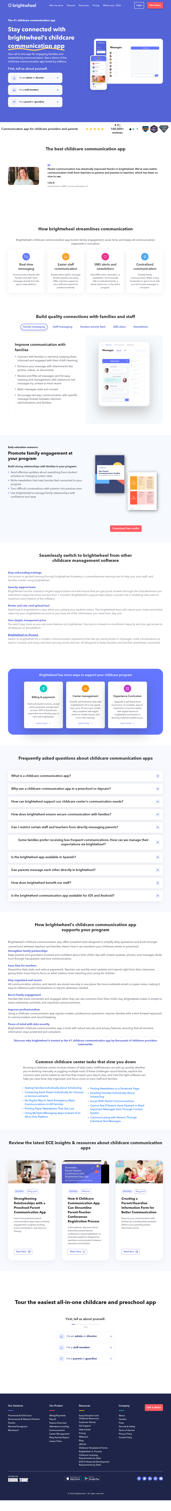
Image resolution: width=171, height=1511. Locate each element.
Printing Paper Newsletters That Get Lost (49, 1108)
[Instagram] (155, 1479)
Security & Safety (127, 1427)
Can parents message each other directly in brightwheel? (53, 870)
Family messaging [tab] (34, 327)
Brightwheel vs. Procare (90, 1452)
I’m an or (31, 78)
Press (121, 1423)
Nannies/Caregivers (17, 1427)
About (122, 1416)
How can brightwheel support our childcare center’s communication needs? (67, 801)
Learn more (41, 723)
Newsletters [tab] (141, 327)
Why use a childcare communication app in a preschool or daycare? (61, 789)
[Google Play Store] (92, 1478)
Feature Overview (58, 1423)
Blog (81, 1441)
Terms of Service (127, 1430)
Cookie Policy (125, 1438)
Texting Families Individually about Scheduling (53, 1088)
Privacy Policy (125, 1434)
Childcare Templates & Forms (93, 1448)
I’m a (29, 90)
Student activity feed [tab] (92, 327)
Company (124, 1406)
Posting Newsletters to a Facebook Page (114, 1088)
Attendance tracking (59, 1427)
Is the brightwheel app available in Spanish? (43, 857)
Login (139, 5)
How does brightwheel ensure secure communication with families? (61, 814)
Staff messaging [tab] (62, 327)
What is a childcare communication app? (41, 776)
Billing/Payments (57, 1416)
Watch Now (75, 1252)
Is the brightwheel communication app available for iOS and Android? (62, 895)
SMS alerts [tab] (119, 327)
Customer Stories (87, 1422)
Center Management (59, 1434)
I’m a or (31, 102)
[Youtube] (161, 1479)
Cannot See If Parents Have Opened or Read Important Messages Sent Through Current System (117, 1109)
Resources (84, 1406)
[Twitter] (144, 1479)
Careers (122, 1419)
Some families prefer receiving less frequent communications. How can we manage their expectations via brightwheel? (83, 842)
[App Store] (73, 1478)
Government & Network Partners (24, 1419)
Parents (11, 1423)
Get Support (85, 1426)
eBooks (82, 1444)
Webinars (83, 1437)
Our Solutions (15, 1406)
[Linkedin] (150, 1479)
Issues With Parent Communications (112, 1101)
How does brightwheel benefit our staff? (41, 883)
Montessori (13, 1430)
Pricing (82, 1433)
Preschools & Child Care (20, 1416)
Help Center (85, 1430)
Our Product (56, 1406)
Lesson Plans (55, 1441)
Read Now (21, 1252)
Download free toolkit (125, 528)
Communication (57, 1430)
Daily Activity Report (59, 1438)
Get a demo (155, 5)
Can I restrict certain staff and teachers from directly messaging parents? (64, 827)
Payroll (52, 1419)
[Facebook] (139, 1479)
